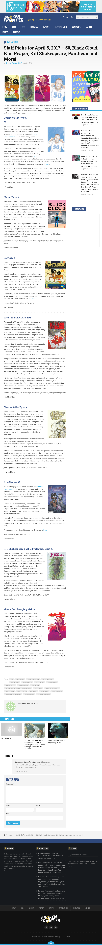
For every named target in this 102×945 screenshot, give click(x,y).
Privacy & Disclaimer (62, 937)
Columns (31, 908)
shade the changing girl (13, 694)
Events (5, 32)
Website (9, 814)
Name (8, 805)
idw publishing (52, 682)
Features (34, 26)
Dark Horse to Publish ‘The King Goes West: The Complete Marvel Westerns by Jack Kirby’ (50, 855)
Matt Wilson (10, 691)
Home (4, 26)
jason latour (35, 685)
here (35, 156)
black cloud (20, 679)
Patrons (16, 32)
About (14, 26)
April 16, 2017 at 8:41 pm (23, 771)
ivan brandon (23, 685)
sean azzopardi (57, 691)
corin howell (15, 682)
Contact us (76, 26)
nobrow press (22, 691)
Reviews (46, 26)
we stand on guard (44, 694)
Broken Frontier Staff (14, 63)
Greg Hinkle (40, 682)
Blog (24, 26)
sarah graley (45, 691)
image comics (10, 685)
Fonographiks (27, 682)
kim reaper (39, 688)
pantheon (33, 691)
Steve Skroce (29, 694)
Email (38, 805)
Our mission (8, 871)
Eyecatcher (14, 42)
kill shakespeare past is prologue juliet (18, 688)
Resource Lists (61, 26)
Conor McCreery (47, 679)
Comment (10, 784)
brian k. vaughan (33, 679)
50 (12, 679)
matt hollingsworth (52, 688)
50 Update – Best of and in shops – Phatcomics (32, 762)
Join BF (89, 26)
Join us (16, 871)
